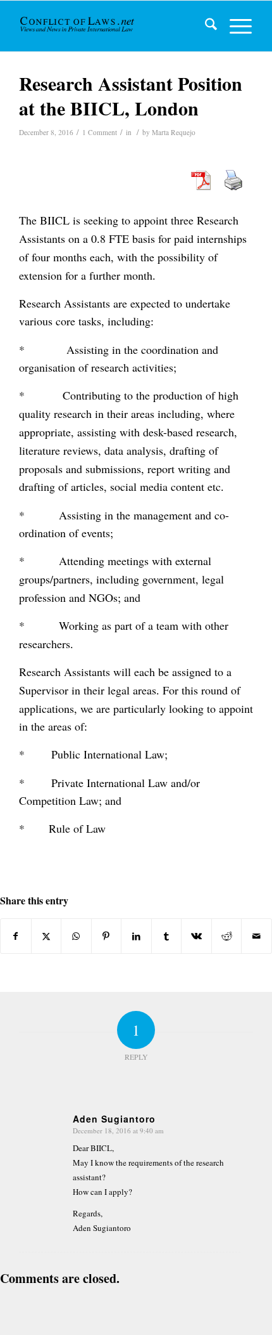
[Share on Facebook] (16, 936)
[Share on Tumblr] (167, 936)
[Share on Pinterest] (106, 936)
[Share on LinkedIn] (136, 936)
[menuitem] (204, 26)
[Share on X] (46, 936)
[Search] (204, 26)
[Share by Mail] (256, 936)
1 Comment (99, 132)
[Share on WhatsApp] (76, 936)
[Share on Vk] (196, 936)
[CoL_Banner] (78, 26)
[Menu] (234, 26)
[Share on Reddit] (227, 936)
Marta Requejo (173, 132)
